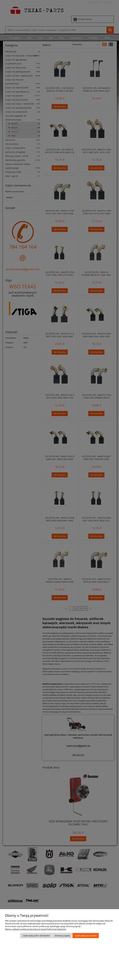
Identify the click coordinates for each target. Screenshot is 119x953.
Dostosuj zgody (62, 935)
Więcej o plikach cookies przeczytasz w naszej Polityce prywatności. (35, 929)
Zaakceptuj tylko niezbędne (36, 935)
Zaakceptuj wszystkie (86, 935)
